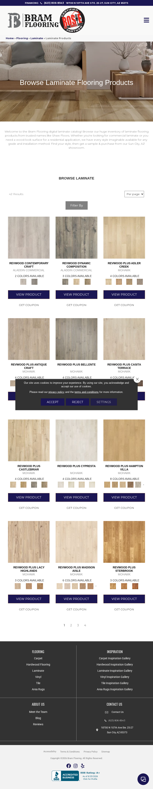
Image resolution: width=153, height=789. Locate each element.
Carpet (38, 658)
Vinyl (38, 676)
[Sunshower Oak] (138, 484)
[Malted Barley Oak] (124, 585)
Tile (38, 683)
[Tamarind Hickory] (40, 585)
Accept (52, 402)
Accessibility (49, 751)
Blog (38, 718)
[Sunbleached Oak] (122, 484)
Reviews (38, 724)
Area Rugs (38, 689)
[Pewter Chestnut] (67, 585)
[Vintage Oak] (34, 281)
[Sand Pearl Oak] (29, 440)
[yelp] (82, 766)
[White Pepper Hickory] (29, 541)
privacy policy (56, 392)
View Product (28, 294)
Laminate (36, 38)
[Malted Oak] (129, 281)
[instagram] (75, 766)
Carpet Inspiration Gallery (114, 658)
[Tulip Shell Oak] (115, 484)
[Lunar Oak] (34, 484)
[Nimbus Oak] (124, 338)
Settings (104, 402)
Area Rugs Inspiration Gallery (115, 689)
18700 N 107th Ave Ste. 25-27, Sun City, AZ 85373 (97, 3)
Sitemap (105, 751)
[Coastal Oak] (76, 281)
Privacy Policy (90, 751)
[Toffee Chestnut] (90, 585)
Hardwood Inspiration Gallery (115, 664)
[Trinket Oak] (44, 484)
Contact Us (118, 712)
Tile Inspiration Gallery (114, 683)
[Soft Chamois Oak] (29, 338)
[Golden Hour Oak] (124, 440)
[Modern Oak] (76, 237)
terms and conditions (87, 392)
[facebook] (68, 766)
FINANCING (31, 3)
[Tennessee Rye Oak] (124, 541)
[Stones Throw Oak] (139, 281)
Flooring (22, 38)
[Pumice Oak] (81, 484)
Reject (77, 402)
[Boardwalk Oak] (88, 281)
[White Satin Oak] (92, 484)
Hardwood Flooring (38, 664)
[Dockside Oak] (130, 484)
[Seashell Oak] (29, 237)
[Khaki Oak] (71, 484)
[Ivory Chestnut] (75, 585)
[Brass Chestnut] (82, 585)
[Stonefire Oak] (76, 338)
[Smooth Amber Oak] (135, 585)
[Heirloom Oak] (76, 440)
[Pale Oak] (124, 237)
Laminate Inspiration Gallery (114, 670)
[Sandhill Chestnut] (76, 541)
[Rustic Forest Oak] (139, 383)
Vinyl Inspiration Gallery (114, 676)
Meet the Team (38, 711)
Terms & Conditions (70, 751)
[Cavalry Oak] (23, 484)
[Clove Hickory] (29, 585)
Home (10, 38)
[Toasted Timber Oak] (119, 281)
